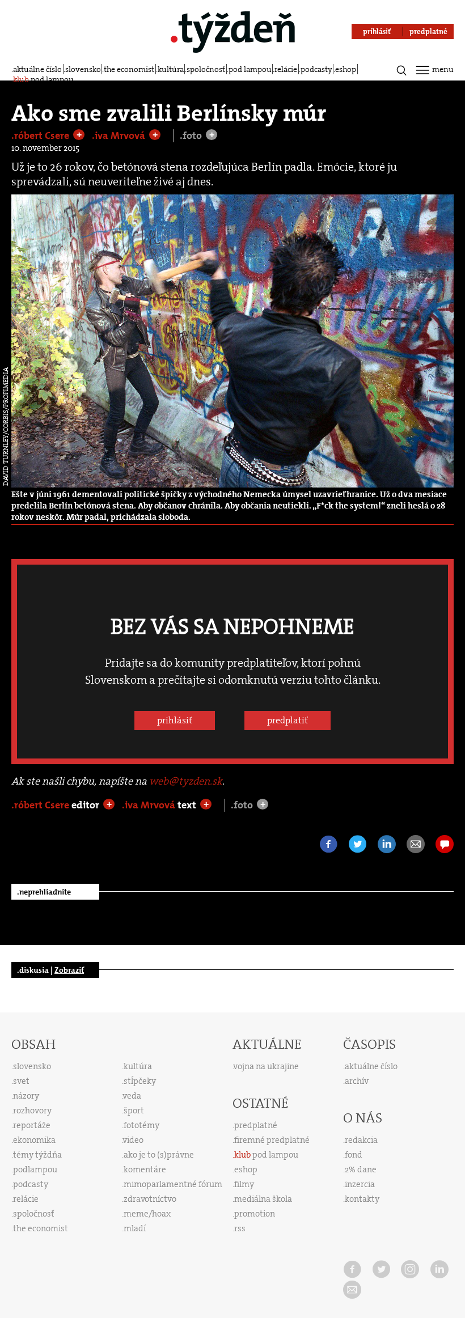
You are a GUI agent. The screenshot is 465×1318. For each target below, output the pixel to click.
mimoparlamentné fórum (173, 1184)
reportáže (31, 1125)
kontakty (362, 1199)
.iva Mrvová (119, 135)
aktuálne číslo (37, 69)
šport (134, 1110)
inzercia (360, 1184)
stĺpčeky (140, 1081)
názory (26, 1095)
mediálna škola (263, 1199)
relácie (285, 69)
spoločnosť (206, 69)
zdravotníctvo (150, 1199)
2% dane (361, 1169)
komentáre (145, 1169)
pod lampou (250, 69)
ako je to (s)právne (159, 1154)
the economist (129, 69)
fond (353, 1154)
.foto (192, 135)
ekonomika (34, 1140)
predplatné (255, 1125)
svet (21, 1081)
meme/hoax (147, 1213)
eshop (345, 69)
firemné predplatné (272, 1140)
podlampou (35, 1169)
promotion (254, 1213)
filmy (244, 1184)
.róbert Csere (41, 135)
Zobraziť (69, 970)
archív (357, 1081)
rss (240, 1228)
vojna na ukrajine (266, 1066)
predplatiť (287, 720)
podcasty (316, 69)
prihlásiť (174, 720)
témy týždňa (37, 1154)
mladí (135, 1228)
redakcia (361, 1140)
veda (132, 1095)
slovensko (83, 69)
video (133, 1140)
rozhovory (32, 1110)
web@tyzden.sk (185, 781)
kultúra (171, 69)
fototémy (141, 1125)
